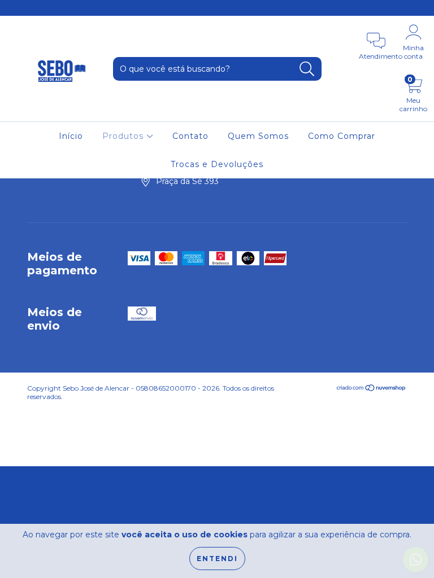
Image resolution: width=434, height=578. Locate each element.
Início (71, 136)
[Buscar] (307, 69)
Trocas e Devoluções (217, 164)
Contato (190, 136)
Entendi (217, 558)
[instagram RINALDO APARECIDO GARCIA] (15, 8)
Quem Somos (258, 136)
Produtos (124, 136)
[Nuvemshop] (371, 389)
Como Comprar (341, 136)
